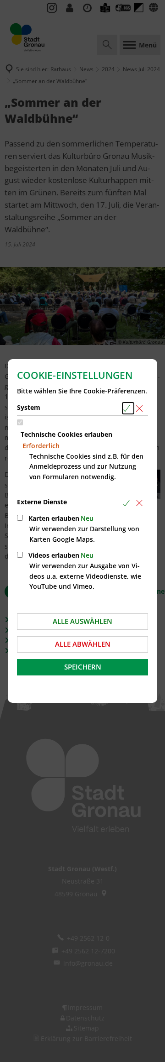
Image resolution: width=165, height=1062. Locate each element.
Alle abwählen (82, 644)
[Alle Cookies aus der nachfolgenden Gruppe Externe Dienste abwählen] (141, 502)
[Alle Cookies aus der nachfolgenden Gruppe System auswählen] (128, 408)
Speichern (82, 666)
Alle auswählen (82, 621)
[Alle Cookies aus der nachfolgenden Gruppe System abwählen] (141, 408)
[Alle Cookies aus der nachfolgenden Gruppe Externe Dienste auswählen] (128, 502)
